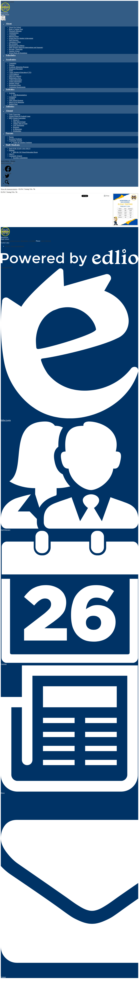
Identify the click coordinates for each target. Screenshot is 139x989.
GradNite (12, 98)
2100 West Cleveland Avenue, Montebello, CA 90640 (18, 241)
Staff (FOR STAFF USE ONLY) (19, 148)
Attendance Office (15, 42)
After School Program (16, 100)
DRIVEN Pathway (15, 76)
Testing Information (15, 81)
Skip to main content (7, 2)
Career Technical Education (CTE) (20, 72)
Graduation (12, 97)
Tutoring (11, 65)
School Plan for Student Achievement (21, 38)
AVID (11, 70)
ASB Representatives (20, 95)
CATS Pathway (14, 74)
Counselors (12, 35)
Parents (11, 137)
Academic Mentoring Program (18, 67)
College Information (15, 80)
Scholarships (17, 131)
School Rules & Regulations (18, 53)
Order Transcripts (14, 114)
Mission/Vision (14, 36)
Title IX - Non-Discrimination (14, 246)
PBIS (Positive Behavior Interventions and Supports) (26, 47)
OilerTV (11, 154)
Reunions (16, 127)
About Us (16, 120)
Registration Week (15, 85)
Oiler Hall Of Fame (19, 122)
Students (11, 150)
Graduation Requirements (17, 87)
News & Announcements (9, 189)
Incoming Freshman (15, 139)
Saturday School (14, 51)
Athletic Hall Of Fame (20, 123)
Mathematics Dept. (15, 78)
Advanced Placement (16, 69)
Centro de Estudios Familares (22, 142)
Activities (12, 93)
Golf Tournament (18, 125)
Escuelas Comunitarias (20, 158)
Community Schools (15, 141)
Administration (14, 33)
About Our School (15, 27)
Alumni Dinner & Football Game (19, 116)
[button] (9, 24)
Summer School (14, 83)
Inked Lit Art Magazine (16, 102)
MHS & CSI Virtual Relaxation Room (25, 152)
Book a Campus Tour (16, 29)
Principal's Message (15, 31)
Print (107, 196)
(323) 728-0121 (46, 241)
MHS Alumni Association (17, 118)
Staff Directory (14, 40)
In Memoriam (17, 129)
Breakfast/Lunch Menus (16, 45)
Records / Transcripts (15, 49)
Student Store (13, 104)
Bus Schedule (13, 44)
